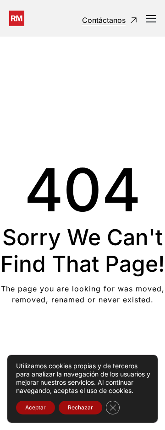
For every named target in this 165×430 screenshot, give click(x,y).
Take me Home (83, 336)
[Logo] (16, 18)
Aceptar (35, 407)
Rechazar (80, 407)
